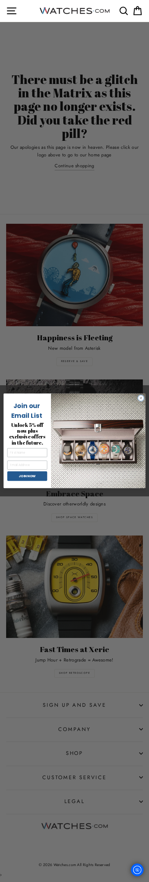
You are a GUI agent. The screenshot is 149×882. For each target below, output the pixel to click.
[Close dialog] (141, 398)
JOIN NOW (27, 476)
